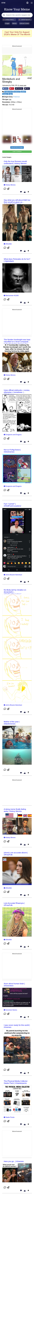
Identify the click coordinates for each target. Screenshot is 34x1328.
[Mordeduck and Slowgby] (17, 65)
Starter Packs (9, 1117)
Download (19, 88)
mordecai (16, 92)
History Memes (10, 185)
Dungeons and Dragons (13, 434)
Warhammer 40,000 (12, 295)
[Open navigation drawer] (32, 3)
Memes (14, 23)
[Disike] (21, 192)
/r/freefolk (8, 244)
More (27, 88)
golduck (23, 92)
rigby (10, 94)
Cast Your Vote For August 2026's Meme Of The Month (17, 33)
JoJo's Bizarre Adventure (13, 575)
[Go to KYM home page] (3, 3)
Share (6, 88)
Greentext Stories (11, 1010)
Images (7, 23)
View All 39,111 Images (17, 147)
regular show (8, 92)
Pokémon (16, 97)
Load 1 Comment (17, 151)
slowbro (5, 94)
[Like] (24, 192)
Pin (12, 88)
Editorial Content (24, 23)
